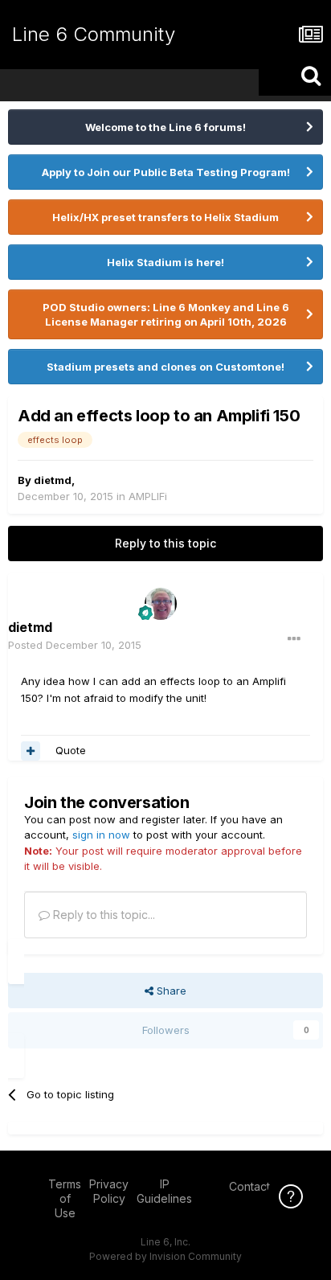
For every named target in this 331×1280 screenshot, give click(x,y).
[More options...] (294, 639)
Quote (70, 750)
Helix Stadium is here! (165, 262)
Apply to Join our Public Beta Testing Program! (166, 172)
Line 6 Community (93, 34)
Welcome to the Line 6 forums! (165, 127)
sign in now (101, 834)
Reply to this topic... (102, 914)
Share (169, 990)
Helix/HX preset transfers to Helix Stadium (165, 217)
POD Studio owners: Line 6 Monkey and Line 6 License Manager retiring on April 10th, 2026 (166, 314)
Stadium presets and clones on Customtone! (165, 366)
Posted (74, 644)
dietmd (53, 480)
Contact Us (258, 1186)
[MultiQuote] (30, 751)
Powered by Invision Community (165, 1256)
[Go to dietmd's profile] (161, 604)
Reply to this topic (165, 543)
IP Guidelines (164, 1191)
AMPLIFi (148, 496)
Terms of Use (64, 1198)
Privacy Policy (109, 1191)
